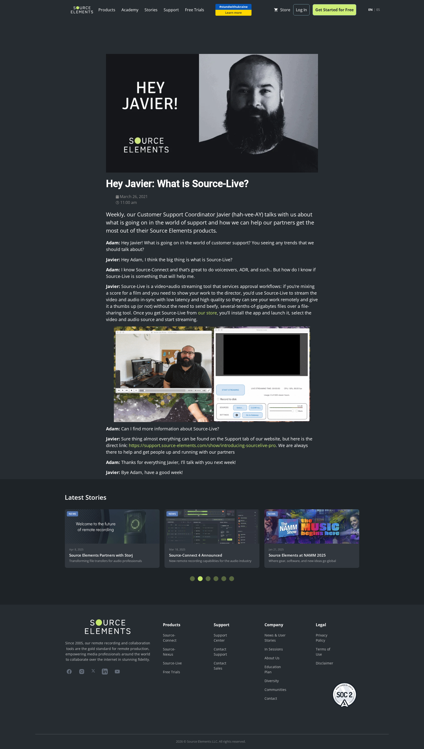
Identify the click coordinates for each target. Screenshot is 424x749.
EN (370, 9)
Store (285, 9)
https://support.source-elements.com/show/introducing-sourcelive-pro (202, 445)
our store (207, 313)
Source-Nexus (169, 652)
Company (274, 624)
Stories (151, 9)
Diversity (272, 680)
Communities (275, 689)
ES (378, 9)
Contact (271, 698)
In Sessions (274, 649)
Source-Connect (169, 638)
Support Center (220, 638)
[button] (192, 578)
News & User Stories (275, 638)
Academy (129, 9)
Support (171, 9)
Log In (301, 9)
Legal (321, 624)
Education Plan (273, 669)
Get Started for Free (334, 9)
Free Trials (194, 9)
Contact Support (220, 652)
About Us (272, 658)
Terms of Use (323, 652)
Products (106, 9)
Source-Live (172, 663)
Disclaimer (324, 663)
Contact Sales (220, 666)
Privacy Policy (321, 638)
